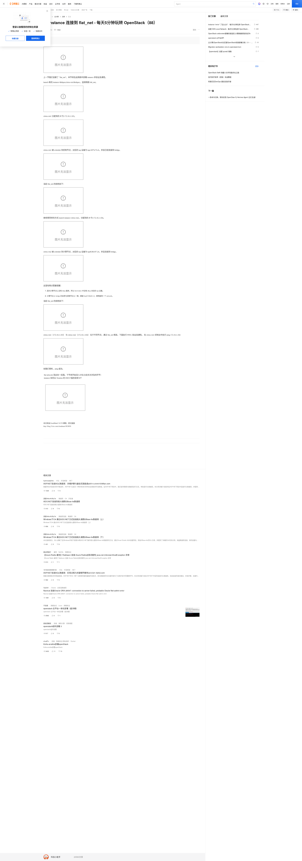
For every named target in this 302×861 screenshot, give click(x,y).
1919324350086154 (50, 570)
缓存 (55, 552)
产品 (30, 4)
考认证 (66, 10)
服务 (69, 4)
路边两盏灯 (47, 552)
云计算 (56, 17)
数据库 (61, 498)
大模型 (24, 4)
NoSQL (61, 552)
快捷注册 (15, 38)
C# (66, 498)
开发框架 (64, 481)
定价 (51, 4)
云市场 (57, 4)
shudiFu (46, 641)
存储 (55, 623)
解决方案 (38, 4)
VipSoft (45, 588)
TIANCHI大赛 (75, 10)
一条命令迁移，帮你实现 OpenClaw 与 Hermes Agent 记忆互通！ (232, 97)
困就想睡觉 (47, 623)
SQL (57, 481)
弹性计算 (62, 623)
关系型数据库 (62, 588)
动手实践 (51, 10)
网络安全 (67, 605)
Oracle (53, 588)
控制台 (283, 4)
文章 (63, 17)
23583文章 (78, 857)
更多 (257, 66)
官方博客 (59, 10)
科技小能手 (55, 857)
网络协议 (68, 552)
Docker (73, 641)
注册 (288, 4)
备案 (277, 4)
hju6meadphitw (48, 481)
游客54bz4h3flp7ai (49, 498)
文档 (272, 4)
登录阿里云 (35, 38)
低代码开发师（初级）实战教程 (219, 77)
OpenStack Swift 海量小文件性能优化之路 (223, 72)
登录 (297, 4)
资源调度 (69, 623)
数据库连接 (62, 516)
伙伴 (64, 4)
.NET (70, 481)
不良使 (45, 605)
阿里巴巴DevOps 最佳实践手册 (219, 81)
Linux (60, 605)
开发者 (70, 498)
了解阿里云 (78, 4)
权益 (45, 4)
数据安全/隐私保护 (62, 641)
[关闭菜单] (4, 4)
